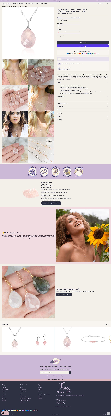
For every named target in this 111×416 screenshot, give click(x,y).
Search (21, 387)
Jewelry (4, 387)
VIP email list (23, 391)
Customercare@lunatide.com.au (63, 406)
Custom (4, 391)
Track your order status (25, 398)
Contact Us (22, 402)
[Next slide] (107, 339)
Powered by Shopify (12, 414)
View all (107, 324)
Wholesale (40, 391)
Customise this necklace (64, 294)
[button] (65, 13)
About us (40, 387)
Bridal (3, 396)
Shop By (4, 394)
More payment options (82, 48)
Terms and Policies (55, 414)
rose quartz (74, 75)
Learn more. (62, 397)
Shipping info (23, 396)
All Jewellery (4, 6)
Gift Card (4, 398)
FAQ (21, 394)
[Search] (102, 3)
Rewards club (23, 389)
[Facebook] (105, 1)
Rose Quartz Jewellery (12, 6)
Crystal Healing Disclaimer (44, 394)
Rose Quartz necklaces (22, 6)
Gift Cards (40, 396)
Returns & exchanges (25, 400)
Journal (39, 389)
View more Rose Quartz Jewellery (51, 203)
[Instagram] (107, 1)
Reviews (4, 400)
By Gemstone (5, 389)
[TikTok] (109, 1)
